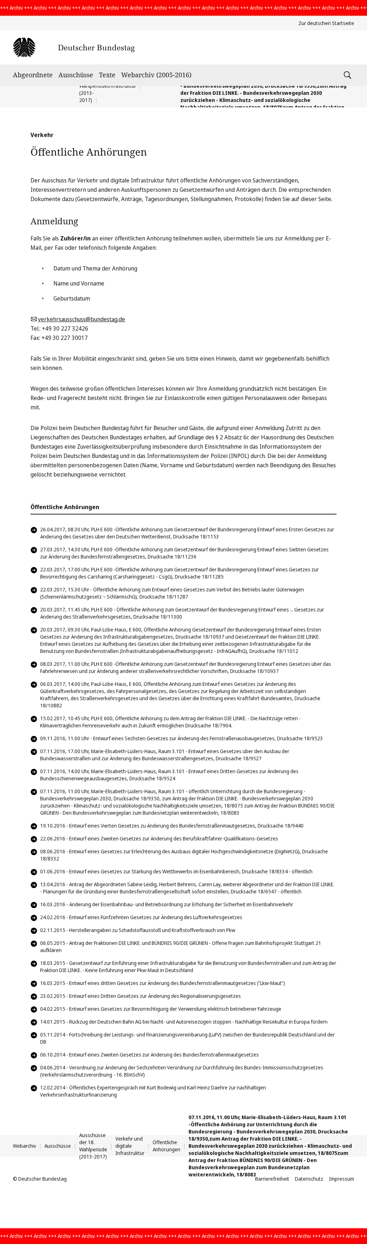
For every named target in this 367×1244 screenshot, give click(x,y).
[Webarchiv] (73, 47)
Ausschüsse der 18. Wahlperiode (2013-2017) (93, 1146)
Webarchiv (24, 1145)
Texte (107, 74)
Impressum (341, 1178)
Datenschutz (309, 1178)
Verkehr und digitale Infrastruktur (129, 1145)
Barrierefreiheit (272, 1178)
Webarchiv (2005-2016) (156, 74)
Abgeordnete (33, 74)
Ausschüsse (75, 74)
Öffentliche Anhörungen (166, 1146)
